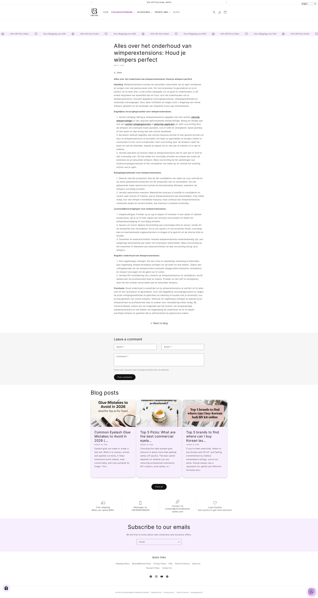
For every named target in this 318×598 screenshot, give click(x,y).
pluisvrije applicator (164, 124)
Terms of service (183, 592)
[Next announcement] (226, 2)
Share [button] (119, 73)
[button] (123, 12)
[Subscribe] (178, 542)
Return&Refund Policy (141, 564)
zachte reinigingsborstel (138, 124)
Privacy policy (169, 592)
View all (159, 487)
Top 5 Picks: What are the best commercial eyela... (158, 436)
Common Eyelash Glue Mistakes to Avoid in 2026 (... (112, 436)
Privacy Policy (160, 564)
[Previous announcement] (91, 2)
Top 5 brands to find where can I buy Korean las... (202, 436)
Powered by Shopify (141, 592)
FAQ (170, 564)
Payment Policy (152, 568)
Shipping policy (196, 592)
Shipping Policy (122, 564)
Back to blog (160, 323)
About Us (196, 564)
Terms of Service (182, 564)
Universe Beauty (128, 592)
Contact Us (167, 568)
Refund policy (156, 592)
